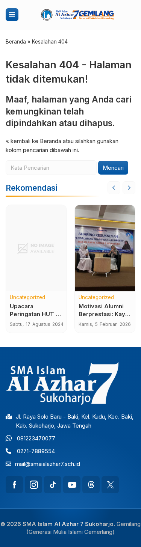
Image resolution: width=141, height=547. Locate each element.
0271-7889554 (36, 451)
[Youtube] (71, 484)
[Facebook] (14, 484)
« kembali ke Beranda (33, 141)
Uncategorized (27, 297)
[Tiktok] (52, 484)
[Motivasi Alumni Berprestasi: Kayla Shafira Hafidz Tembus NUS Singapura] (105, 248)
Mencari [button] (113, 167)
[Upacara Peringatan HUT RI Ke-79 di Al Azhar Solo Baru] (36, 248)
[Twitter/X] (110, 484)
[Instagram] (33, 484)
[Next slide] (129, 187)
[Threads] (91, 484)
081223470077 (36, 438)
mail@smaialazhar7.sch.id (47, 463)
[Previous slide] (114, 187)
